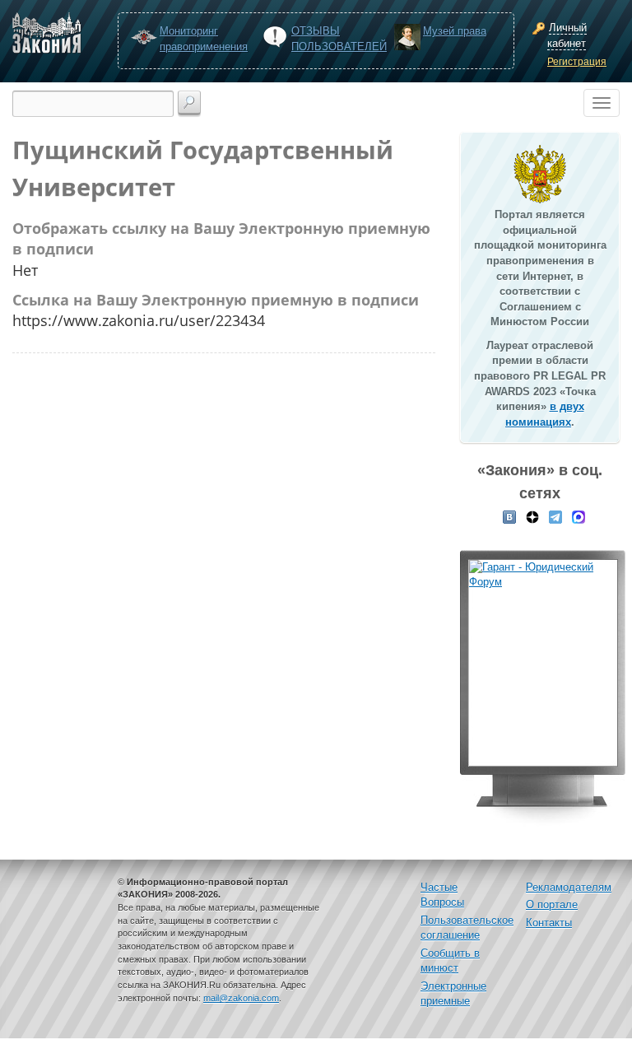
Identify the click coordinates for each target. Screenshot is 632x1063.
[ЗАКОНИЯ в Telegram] (555, 516)
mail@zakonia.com (241, 998)
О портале (552, 904)
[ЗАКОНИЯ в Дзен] (532, 516)
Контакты (549, 922)
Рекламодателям (568, 887)
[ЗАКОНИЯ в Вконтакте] (509, 516)
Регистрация (576, 62)
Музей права (454, 31)
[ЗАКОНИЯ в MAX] (578, 516)
